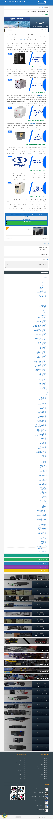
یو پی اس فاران (44, 441)
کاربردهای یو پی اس (44, 501)
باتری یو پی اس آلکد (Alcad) (41, 317)
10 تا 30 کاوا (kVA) (43, 470)
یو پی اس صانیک (43, 438)
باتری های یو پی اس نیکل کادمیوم (41, 314)
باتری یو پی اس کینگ (43, 355)
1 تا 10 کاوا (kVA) (43, 461)
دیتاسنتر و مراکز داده (43, 518)
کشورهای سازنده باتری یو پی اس (42, 377)
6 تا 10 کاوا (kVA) (43, 489)
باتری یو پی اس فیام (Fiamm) (41, 353)
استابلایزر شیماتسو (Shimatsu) (41, 292)
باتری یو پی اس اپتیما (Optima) (41, 319)
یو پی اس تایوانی (43, 542)
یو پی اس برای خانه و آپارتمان (41, 532)
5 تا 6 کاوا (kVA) (43, 488)
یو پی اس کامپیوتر (22, 778)
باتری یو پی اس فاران (43, 348)
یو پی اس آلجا (44, 407)
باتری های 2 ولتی (45, 303)
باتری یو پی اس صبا (43, 344)
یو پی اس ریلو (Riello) (42, 434)
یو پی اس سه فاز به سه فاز (42, 551)
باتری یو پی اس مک (43, 360)
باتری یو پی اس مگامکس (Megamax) (40, 361)
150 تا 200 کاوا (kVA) (42, 477)
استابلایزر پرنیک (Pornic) (42, 290)
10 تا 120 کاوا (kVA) (43, 465)
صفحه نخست (46, 7)
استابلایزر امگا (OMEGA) (42, 288)
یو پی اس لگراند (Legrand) (41, 448)
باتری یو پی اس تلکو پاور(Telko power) (40, 330)
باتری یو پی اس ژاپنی (43, 386)
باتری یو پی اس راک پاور (42, 333)
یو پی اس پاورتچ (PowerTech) (41, 421)
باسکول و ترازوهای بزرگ (42, 509)
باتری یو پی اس (45, 307)
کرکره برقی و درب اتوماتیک (42, 528)
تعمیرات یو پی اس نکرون (40, 809)
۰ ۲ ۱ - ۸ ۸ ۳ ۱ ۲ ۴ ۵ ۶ (27, 219)
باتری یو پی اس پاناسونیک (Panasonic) (39, 325)
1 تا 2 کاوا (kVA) (43, 462)
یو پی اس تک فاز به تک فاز (42, 548)
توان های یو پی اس (44, 457)
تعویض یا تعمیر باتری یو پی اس (42, 247)
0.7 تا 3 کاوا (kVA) (43, 460)
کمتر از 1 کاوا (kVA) (43, 500)
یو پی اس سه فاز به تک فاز (42, 550)
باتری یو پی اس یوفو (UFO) (42, 374)
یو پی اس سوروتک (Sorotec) (41, 437)
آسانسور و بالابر (44, 505)
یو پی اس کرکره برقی (22, 774)
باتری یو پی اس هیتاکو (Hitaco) (41, 369)
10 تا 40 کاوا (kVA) (43, 471)
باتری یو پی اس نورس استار (42, 364)
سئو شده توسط (18, 817)
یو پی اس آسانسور (22, 776)
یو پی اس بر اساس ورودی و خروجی (41, 546)
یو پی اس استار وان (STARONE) (41, 410)
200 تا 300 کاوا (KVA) (42, 480)
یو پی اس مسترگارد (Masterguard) (40, 450)
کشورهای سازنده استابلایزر (43, 296)
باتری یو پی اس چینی (43, 384)
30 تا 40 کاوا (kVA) (43, 483)
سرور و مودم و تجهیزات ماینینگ (41, 519)
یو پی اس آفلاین (43, 397)
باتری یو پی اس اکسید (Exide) (41, 321)
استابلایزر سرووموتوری (43, 282)
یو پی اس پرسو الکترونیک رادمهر (41, 424)
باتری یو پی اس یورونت (42, 373)
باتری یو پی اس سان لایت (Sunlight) (40, 338)
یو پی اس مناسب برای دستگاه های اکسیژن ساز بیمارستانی (39, 251)
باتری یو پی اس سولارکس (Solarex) (40, 341)
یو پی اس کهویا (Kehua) (42, 444)
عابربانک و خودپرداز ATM (42, 525)
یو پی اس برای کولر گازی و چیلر (41, 533)
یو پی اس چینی (43, 545)
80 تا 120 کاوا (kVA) (43, 497)
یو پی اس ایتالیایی (43, 540)
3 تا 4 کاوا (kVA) (43, 482)
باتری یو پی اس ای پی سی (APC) (41, 322)
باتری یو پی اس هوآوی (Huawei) (41, 368)
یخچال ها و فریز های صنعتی (41, 531)
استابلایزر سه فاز (43, 284)
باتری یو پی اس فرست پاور (42, 351)
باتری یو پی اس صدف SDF (42, 346)
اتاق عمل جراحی (43, 506)
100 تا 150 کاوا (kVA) (42, 475)
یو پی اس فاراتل (43, 439)
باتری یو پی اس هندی (43, 388)
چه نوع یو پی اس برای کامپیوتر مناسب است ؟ (37, 796)
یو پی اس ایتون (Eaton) (42, 415)
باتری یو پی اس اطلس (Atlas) (41, 320)
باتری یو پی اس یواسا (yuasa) (41, 372)
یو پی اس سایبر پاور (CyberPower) (40, 435)
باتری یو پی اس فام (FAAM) (41, 350)
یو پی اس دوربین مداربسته (21, 772)
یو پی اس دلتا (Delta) (42, 433)
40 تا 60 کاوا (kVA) (43, 487)
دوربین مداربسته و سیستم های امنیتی (40, 516)
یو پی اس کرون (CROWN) (42, 443)
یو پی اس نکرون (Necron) (42, 453)
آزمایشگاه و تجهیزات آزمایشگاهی (41, 504)
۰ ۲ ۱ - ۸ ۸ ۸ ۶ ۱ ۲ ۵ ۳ (27, 217)
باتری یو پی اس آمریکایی (42, 379)
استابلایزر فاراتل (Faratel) (42, 294)
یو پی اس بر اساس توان (42, 559)
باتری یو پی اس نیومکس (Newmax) (40, 366)
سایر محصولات (46, 391)
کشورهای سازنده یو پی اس (43, 535)
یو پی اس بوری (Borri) (42, 419)
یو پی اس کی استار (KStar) (42, 446)
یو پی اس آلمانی (43, 537)
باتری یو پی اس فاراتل (43, 347)
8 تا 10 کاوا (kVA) (43, 496)
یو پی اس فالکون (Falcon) (42, 442)
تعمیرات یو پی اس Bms (43, 254)
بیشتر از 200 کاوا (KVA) (42, 499)
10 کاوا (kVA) (44, 474)
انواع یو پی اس (45, 394)
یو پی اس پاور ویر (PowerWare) (41, 420)
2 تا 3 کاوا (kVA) (43, 478)
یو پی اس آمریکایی (43, 538)
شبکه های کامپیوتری (43, 524)
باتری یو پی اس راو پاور (42, 335)
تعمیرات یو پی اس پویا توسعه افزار (39, 788)
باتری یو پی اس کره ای (42, 387)
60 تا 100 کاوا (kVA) (43, 493)
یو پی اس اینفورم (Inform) (42, 417)
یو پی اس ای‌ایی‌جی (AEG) (42, 413)
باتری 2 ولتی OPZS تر (44, 305)
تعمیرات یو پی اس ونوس (40, 805)
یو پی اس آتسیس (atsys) (42, 404)
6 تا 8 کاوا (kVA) (43, 492)
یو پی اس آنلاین (43, 398)
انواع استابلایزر (45, 277)
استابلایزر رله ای (44, 281)
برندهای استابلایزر (44, 285)
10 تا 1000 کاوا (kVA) (42, 464)
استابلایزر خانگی (43, 280)
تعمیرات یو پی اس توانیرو (43, 249)
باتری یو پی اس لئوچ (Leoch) (41, 356)
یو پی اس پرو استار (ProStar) (41, 425)
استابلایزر (47, 275)
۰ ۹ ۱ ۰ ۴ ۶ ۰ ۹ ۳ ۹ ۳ (27, 224)
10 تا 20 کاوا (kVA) (43, 468)
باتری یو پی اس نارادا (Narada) (41, 362)
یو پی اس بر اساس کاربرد (42, 563)
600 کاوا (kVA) (44, 495)
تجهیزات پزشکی (44, 513)
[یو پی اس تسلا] (41, 3)
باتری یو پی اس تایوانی (42, 383)
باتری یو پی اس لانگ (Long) (41, 357)
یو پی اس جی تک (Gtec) (42, 432)
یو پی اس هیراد (44, 456)
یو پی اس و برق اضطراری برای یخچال (41, 252)
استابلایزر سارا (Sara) (43, 291)
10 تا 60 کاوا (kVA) (43, 473)
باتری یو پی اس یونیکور (42, 375)
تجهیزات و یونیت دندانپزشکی (41, 515)
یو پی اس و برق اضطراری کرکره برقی (38, 800)
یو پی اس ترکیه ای (43, 543)
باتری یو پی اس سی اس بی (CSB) (40, 342)
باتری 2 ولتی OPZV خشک (43, 306)
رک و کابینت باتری (45, 389)
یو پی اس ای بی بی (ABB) (42, 412)
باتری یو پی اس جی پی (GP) (41, 331)
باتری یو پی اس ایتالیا (43, 380)
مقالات (40, 7)
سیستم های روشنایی (43, 520)
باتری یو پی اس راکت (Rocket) (41, 334)
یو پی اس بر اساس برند (43, 556)
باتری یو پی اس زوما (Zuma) (41, 337)
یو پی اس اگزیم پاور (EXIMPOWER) (40, 411)
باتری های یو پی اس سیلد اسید (41, 312)
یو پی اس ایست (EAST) (42, 416)
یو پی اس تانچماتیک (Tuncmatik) (40, 426)
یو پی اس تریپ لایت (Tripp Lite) (40, 428)
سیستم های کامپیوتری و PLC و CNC (40, 522)
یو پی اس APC (44, 403)
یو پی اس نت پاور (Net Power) (41, 452)
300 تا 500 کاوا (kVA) (42, 484)
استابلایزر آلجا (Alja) (43, 287)
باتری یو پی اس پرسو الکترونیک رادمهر (40, 328)
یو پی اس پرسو (44, 422)
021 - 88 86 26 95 (21, 2)
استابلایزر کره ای (44, 301)
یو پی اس (46, 392)
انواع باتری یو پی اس (44, 310)
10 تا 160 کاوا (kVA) (43, 466)
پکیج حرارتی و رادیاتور (43, 511)
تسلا (42, 209)
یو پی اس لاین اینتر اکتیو (42, 399)
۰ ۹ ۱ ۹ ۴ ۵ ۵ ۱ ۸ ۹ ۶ (27, 222)
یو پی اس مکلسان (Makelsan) (41, 451)
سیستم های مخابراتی (43, 523)
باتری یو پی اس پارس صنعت (41, 324)
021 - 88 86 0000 (10, 2)
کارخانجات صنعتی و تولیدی (42, 527)
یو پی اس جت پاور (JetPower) (41, 430)
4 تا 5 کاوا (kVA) (43, 486)
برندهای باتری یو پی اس (43, 315)
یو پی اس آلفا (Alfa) (43, 408)
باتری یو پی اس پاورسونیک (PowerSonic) (39, 326)
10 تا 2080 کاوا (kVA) (42, 469)
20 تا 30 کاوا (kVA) (43, 479)
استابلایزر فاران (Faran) (42, 295)
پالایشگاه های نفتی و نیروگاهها (41, 510)
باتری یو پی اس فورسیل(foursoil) (41, 352)
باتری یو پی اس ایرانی (42, 382)
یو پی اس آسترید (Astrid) (42, 406)
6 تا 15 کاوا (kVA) (43, 491)
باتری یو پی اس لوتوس (42, 359)
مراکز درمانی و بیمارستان (42, 529)
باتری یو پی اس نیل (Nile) (42, 365)
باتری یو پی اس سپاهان (42, 339)
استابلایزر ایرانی (44, 299)
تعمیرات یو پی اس (43, 571)
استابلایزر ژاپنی (44, 300)
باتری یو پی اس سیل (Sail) (42, 343)
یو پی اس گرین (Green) (42, 447)
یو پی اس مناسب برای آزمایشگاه (39, 792)
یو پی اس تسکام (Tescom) (41, 429)
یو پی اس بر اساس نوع (43, 567)
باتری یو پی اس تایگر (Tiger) (41, 329)
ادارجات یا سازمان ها (43, 507)
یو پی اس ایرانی (43, 541)
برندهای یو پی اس (44, 401)
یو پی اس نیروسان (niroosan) (41, 455)
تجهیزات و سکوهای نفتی (42, 514)
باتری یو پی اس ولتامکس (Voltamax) (40, 370)
